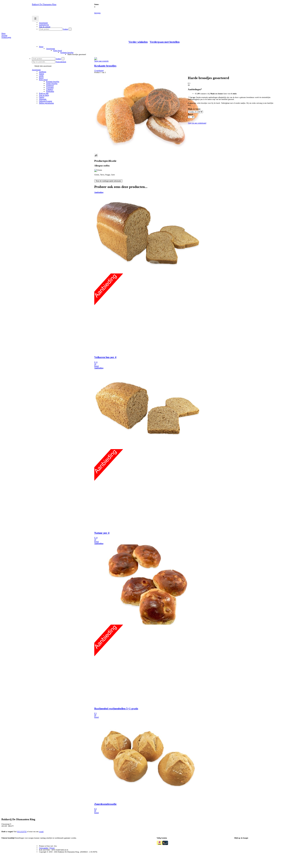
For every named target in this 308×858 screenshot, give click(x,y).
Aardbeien (42, 72)
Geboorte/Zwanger (45, 101)
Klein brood (57, 50)
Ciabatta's (49, 89)
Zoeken (65, 29)
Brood (41, 78)
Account (4, 35)
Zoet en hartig (44, 95)
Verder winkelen (138, 41)
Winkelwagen (6, 37)
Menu (3, 33)
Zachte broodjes (51, 83)
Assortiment (50, 49)
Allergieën (42, 99)
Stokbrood (50, 85)
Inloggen (97, 13)
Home (41, 47)
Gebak (41, 76)
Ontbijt (41, 97)
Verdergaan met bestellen (164, 41)
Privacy (52, 848)
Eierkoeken (50, 91)
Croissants (50, 87)
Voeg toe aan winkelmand (197, 123)
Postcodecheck (61, 62)
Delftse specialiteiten (46, 103)
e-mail (41, 832)
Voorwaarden (43, 848)
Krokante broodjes (66, 52)
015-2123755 (22, 832)
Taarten (41, 74)
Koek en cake (43, 93)
